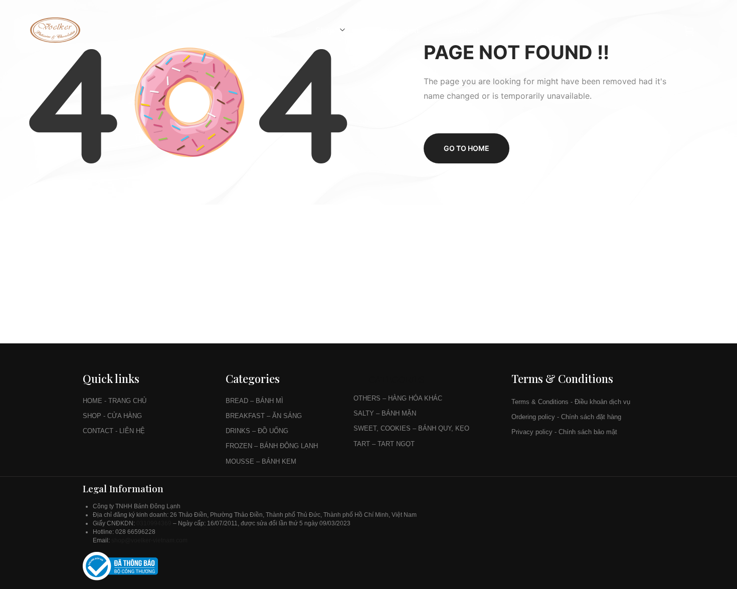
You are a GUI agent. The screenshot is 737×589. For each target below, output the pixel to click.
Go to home (466, 148)
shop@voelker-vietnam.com (150, 540)
